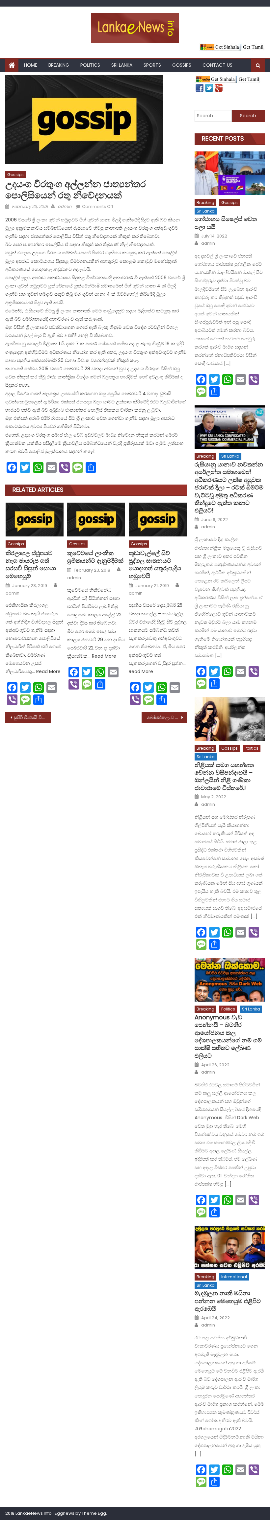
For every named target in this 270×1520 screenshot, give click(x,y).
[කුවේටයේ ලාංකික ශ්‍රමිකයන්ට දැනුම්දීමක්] (96, 519)
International (234, 1277)
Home (30, 65)
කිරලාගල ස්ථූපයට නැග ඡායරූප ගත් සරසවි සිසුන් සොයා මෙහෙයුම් (31, 564)
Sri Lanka (121, 65)
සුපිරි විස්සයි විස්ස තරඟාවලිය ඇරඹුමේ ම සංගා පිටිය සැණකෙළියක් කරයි (32, 717)
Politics (90, 65)
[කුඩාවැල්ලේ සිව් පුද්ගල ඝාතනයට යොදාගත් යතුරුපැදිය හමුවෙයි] (158, 519)
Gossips (181, 65)
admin (64, 206)
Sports (152, 65)
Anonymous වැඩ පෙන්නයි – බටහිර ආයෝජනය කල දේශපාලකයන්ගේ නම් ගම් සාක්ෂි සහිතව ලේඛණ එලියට (228, 1036)
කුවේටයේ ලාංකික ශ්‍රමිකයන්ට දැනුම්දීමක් (95, 557)
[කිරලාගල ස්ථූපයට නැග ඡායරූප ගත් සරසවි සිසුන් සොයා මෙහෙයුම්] (35, 519)
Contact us (217, 65)
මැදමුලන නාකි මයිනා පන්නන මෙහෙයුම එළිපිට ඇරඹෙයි (228, 1300)
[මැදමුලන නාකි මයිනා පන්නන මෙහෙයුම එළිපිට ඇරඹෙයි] (230, 1247)
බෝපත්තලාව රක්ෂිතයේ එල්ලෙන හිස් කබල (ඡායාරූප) (167, 717)
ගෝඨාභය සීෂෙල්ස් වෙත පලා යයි (226, 223)
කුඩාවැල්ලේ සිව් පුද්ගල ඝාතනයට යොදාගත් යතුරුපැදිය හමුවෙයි (155, 564)
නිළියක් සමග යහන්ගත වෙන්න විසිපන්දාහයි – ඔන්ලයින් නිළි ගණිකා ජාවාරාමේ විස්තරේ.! (224, 776)
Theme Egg (94, 1513)
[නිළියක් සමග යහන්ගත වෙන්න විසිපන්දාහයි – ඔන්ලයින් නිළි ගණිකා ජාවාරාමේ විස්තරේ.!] (230, 719)
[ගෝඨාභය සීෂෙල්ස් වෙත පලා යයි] (230, 173)
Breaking (58, 65)
